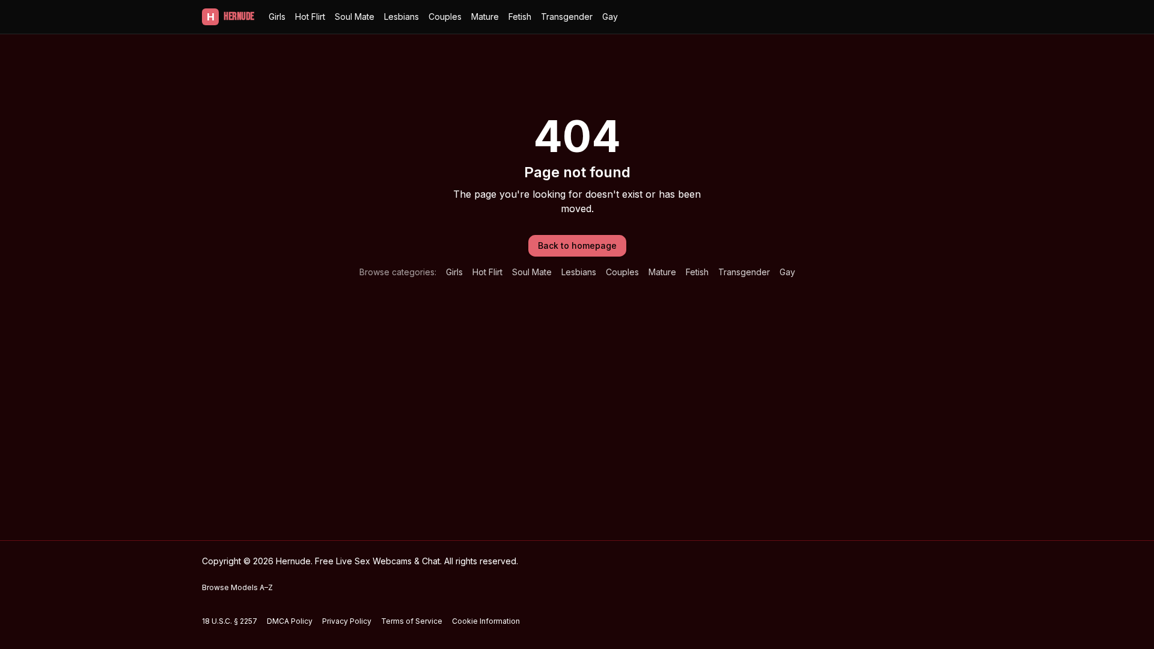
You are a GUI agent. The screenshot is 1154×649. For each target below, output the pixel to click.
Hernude (230, 16)
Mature (485, 16)
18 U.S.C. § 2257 (229, 621)
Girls (277, 16)
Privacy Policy (346, 621)
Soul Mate (354, 16)
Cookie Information (486, 621)
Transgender (567, 16)
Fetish (519, 16)
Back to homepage (577, 245)
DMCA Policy (290, 621)
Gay (610, 16)
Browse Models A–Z (237, 587)
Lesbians (401, 16)
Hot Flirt (310, 16)
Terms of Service (411, 621)
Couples (445, 16)
